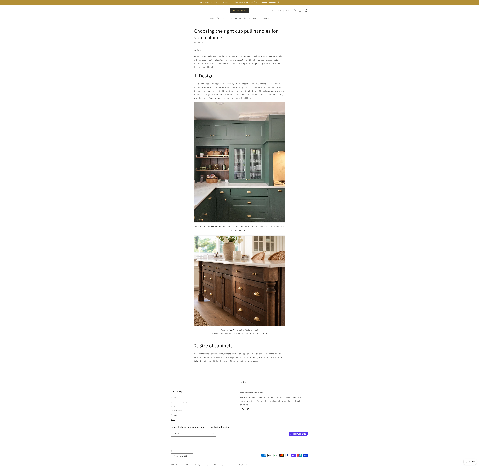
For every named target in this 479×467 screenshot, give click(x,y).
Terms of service (231, 465)
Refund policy (207, 465)
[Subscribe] (213, 434)
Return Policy (176, 406)
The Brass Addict (181, 465)
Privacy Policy (176, 410)
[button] (222, 18)
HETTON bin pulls (218, 226)
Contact (174, 415)
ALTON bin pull (235, 330)
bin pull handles (208, 67)
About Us (174, 397)
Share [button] (199, 50)
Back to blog (241, 382)
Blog (173, 419)
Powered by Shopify (193, 465)
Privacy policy (218, 465)
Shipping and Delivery (179, 402)
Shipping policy (244, 465)
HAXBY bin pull (252, 330)
